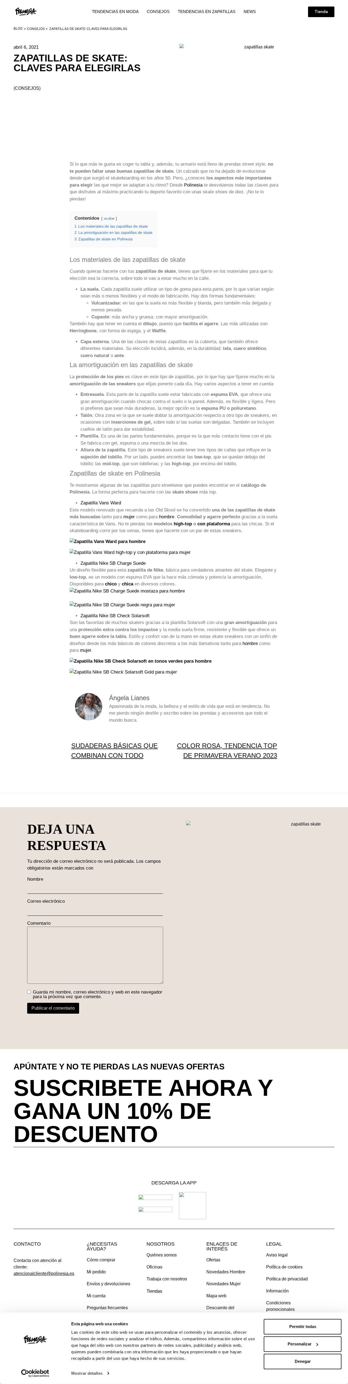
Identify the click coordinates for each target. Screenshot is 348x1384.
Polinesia (193, 185)
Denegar (303, 1361)
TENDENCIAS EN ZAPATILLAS (206, 11)
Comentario (39, 923)
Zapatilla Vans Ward (100, 502)
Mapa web (216, 1295)
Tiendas (154, 1291)
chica (127, 584)
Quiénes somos (162, 1255)
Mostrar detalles (86, 1373)
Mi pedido (96, 1272)
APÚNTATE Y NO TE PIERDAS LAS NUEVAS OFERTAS (119, 1066)
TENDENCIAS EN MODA (115, 11)
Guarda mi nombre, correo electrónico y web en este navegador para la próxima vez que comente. (97, 994)
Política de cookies (284, 1267)
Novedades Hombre (225, 1272)
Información (277, 1291)
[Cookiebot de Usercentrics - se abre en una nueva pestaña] (35, 1373)
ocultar (109, 218)
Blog (18, 28)
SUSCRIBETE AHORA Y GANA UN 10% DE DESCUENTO (143, 1111)
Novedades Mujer (223, 1283)
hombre (166, 516)
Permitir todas (302, 1326)
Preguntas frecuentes (107, 1307)
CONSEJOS (158, 11)
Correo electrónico (46, 901)
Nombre (35, 879)
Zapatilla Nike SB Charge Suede (113, 563)
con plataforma (213, 523)
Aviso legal (277, 1255)
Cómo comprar (101, 1260)
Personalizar (300, 1344)
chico (111, 584)
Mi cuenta (96, 1295)
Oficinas (154, 1267)
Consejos (36, 29)
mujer (129, 516)
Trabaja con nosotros (167, 1279)
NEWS (250, 11)
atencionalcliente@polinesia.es (44, 1273)
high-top (183, 523)
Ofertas (213, 1260)
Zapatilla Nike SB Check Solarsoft (115, 615)
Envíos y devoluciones (108, 1283)
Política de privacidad (287, 1279)
